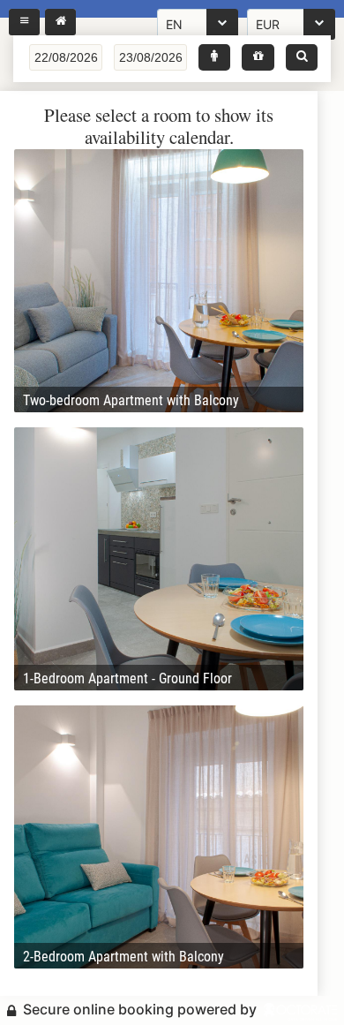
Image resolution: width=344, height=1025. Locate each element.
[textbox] (65, 57)
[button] (214, 57)
